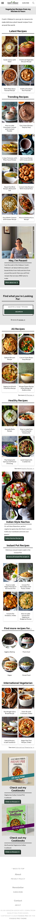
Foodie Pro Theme (18, 918)
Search (19, 312)
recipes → (21, 320)
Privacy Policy (18, 879)
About (18, 905)
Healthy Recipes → (27, 468)
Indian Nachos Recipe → (13, 538)
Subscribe (18, 892)
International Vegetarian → (24, 747)
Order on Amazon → (12, 802)
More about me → (11, 282)
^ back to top (18, 869)
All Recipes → (29, 395)
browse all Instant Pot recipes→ (18, 557)
